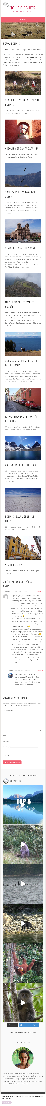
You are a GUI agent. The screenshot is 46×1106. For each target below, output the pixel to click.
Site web (6, 756)
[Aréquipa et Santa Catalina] (23, 132)
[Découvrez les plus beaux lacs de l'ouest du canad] (23, 804)
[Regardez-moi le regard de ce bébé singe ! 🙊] (23, 1002)
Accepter (6, 1102)
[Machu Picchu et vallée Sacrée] (23, 285)
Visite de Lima (13, 564)
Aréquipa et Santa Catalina (21, 148)
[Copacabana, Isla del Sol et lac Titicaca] (23, 344)
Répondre (38, 591)
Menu (24, 19)
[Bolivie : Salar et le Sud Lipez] (23, 500)
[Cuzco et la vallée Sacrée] (23, 231)
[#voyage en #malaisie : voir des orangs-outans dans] (23, 963)
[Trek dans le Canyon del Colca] (23, 175)
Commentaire (6, 710)
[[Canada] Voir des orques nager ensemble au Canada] (23, 884)
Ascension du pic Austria (20, 465)
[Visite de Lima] (23, 548)
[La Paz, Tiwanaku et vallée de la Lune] (23, 400)
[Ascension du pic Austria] (23, 448)
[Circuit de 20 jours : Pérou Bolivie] (23, 83)
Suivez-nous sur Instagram (29, 1025)
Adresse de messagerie (6, 745)
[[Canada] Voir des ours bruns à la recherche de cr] (23, 923)
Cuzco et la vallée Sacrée (21, 248)
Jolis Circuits (23, 7)
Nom (5, 736)
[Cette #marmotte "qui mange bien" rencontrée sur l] (23, 844)
